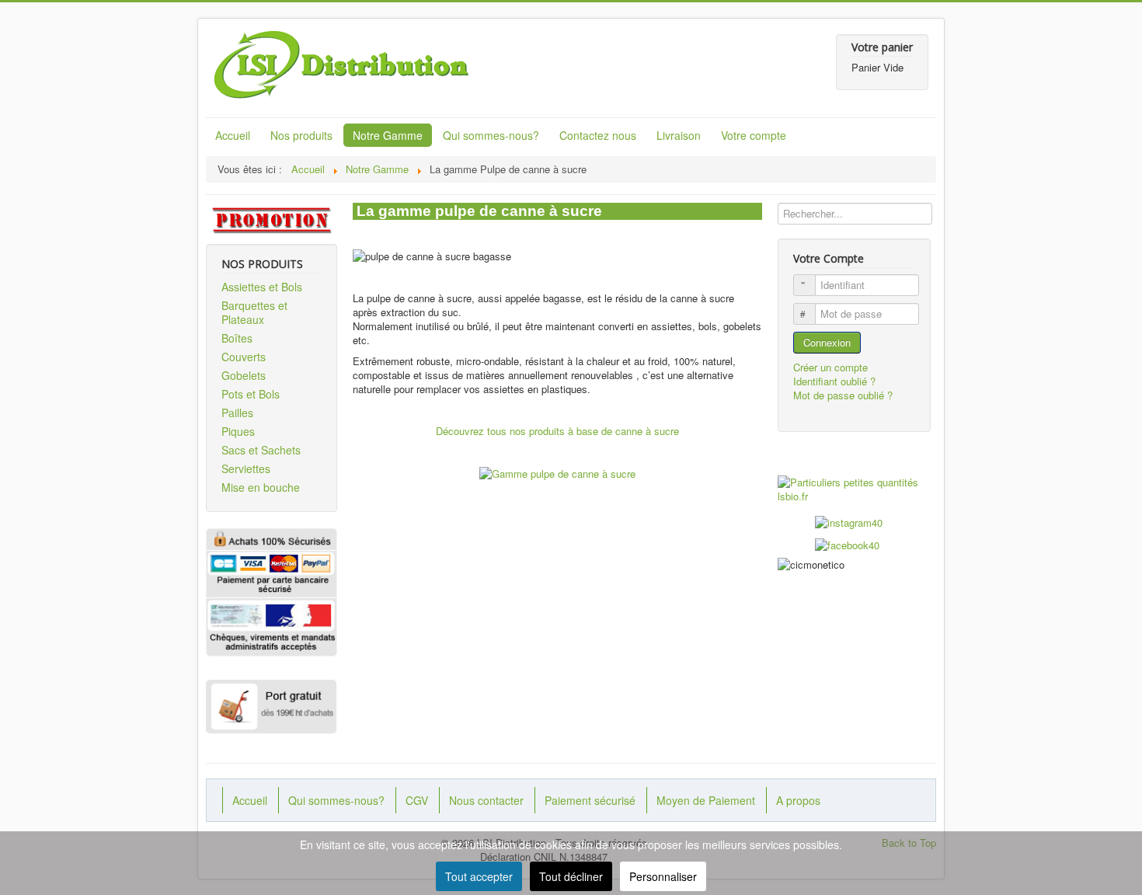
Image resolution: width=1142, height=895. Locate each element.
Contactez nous (597, 135)
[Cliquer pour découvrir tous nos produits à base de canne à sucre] (557, 472)
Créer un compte (832, 367)
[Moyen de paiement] (271, 625)
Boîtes (236, 338)
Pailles (237, 412)
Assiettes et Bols (261, 286)
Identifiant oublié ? (834, 381)
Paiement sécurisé (590, 800)
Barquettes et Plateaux (254, 312)
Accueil (232, 135)
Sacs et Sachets (261, 450)
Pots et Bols (250, 394)
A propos (798, 800)
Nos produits (301, 135)
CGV (417, 800)
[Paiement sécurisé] (271, 572)
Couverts (243, 356)
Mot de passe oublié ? (843, 395)
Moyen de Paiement (705, 800)
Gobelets (243, 375)
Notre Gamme (388, 135)
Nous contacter (486, 800)
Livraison (678, 135)
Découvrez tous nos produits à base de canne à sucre (557, 430)
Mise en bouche (260, 487)
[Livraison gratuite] (271, 707)
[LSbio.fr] (854, 489)
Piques (238, 431)
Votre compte (753, 135)
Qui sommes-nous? (491, 135)
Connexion (827, 342)
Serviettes (245, 468)
